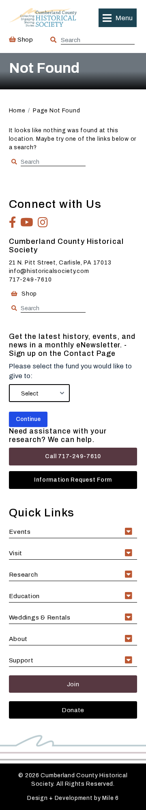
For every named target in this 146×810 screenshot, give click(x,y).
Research (23, 574)
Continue (28, 419)
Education (24, 595)
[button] (117, 17)
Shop (24, 39)
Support (21, 660)
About (18, 638)
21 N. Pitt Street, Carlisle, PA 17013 (60, 263)
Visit (16, 553)
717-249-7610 (30, 280)
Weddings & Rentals (40, 617)
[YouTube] (27, 222)
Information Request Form (73, 480)
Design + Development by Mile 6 (73, 798)
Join (73, 684)
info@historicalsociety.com (49, 271)
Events (20, 531)
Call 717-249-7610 (73, 456)
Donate (73, 709)
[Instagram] (43, 222)
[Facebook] (13, 222)
